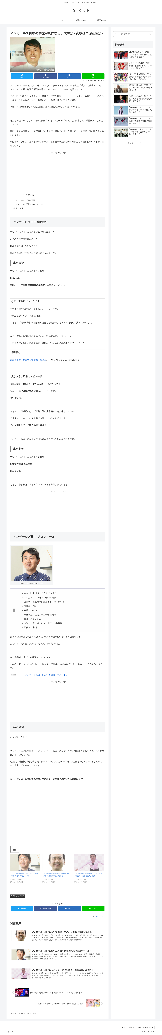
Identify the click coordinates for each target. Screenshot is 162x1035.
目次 (25, 195)
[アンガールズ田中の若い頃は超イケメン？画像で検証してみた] (57, 862)
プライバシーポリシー (145, 1027)
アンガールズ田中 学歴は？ (27, 200)
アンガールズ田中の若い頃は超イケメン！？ (46, 675)
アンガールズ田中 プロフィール (29, 204)
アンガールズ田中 (18, 896)
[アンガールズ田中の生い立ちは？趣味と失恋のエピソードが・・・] (25, 862)
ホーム (122, 1027)
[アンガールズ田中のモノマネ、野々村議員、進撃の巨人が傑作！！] (89, 862)
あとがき (19, 208)
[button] (151, 34)
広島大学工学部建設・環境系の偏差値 (28, 360)
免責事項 (130, 1027)
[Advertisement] (57, 171)
